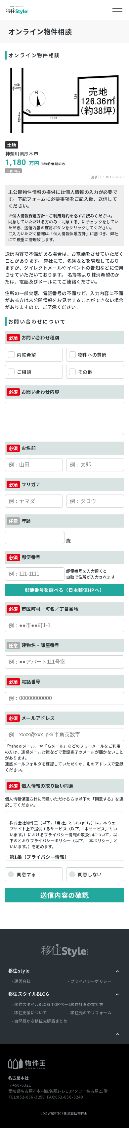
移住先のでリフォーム (90, 1012)
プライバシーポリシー (90, 981)
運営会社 (22, 981)
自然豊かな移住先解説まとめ (40, 1020)
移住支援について (30, 1012)
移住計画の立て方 (86, 1004)
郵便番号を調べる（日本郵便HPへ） (65, 589)
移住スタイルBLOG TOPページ (43, 1004)
